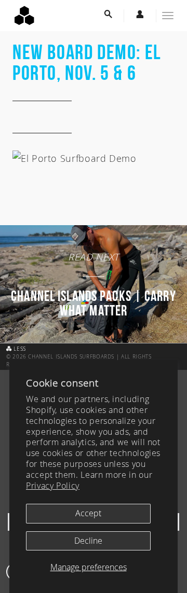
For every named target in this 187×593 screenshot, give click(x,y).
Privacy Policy (52, 485)
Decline (88, 540)
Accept (88, 513)
